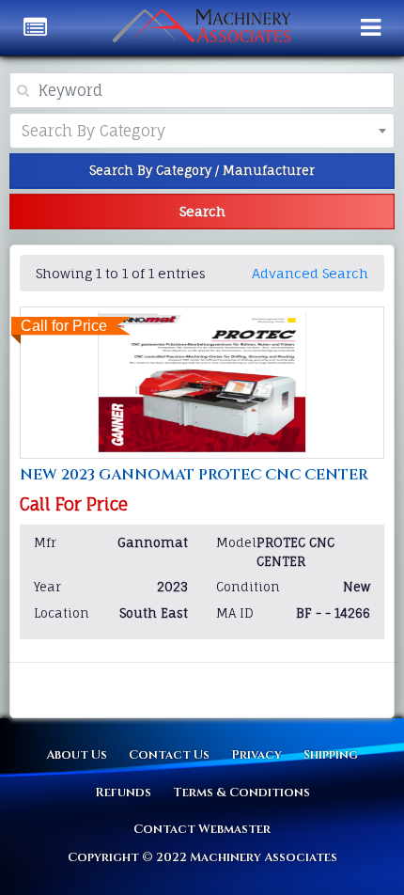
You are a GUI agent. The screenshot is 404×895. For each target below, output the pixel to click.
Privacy (256, 754)
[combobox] (202, 131)
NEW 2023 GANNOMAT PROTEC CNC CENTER (194, 474)
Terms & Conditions (241, 792)
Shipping (330, 754)
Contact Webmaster (202, 829)
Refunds (123, 792)
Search (202, 211)
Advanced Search (310, 273)
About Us (76, 754)
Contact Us (169, 754)
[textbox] (108, 130)
